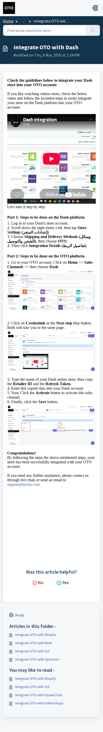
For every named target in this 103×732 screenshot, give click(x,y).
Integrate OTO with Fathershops (39, 703)
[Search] (93, 30)
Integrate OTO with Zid (32, 651)
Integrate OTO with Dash (33, 643)
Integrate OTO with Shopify (35, 634)
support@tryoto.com (23, 484)
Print (19, 615)
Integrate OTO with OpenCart (37, 659)
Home (8, 20)
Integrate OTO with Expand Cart (38, 695)
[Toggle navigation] (95, 7)
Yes (65, 582)
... (23, 20)
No (41, 582)
